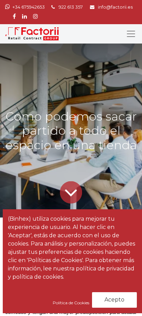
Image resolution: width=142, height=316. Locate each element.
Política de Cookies (71, 302)
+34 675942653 (28, 7)
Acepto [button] (114, 299)
